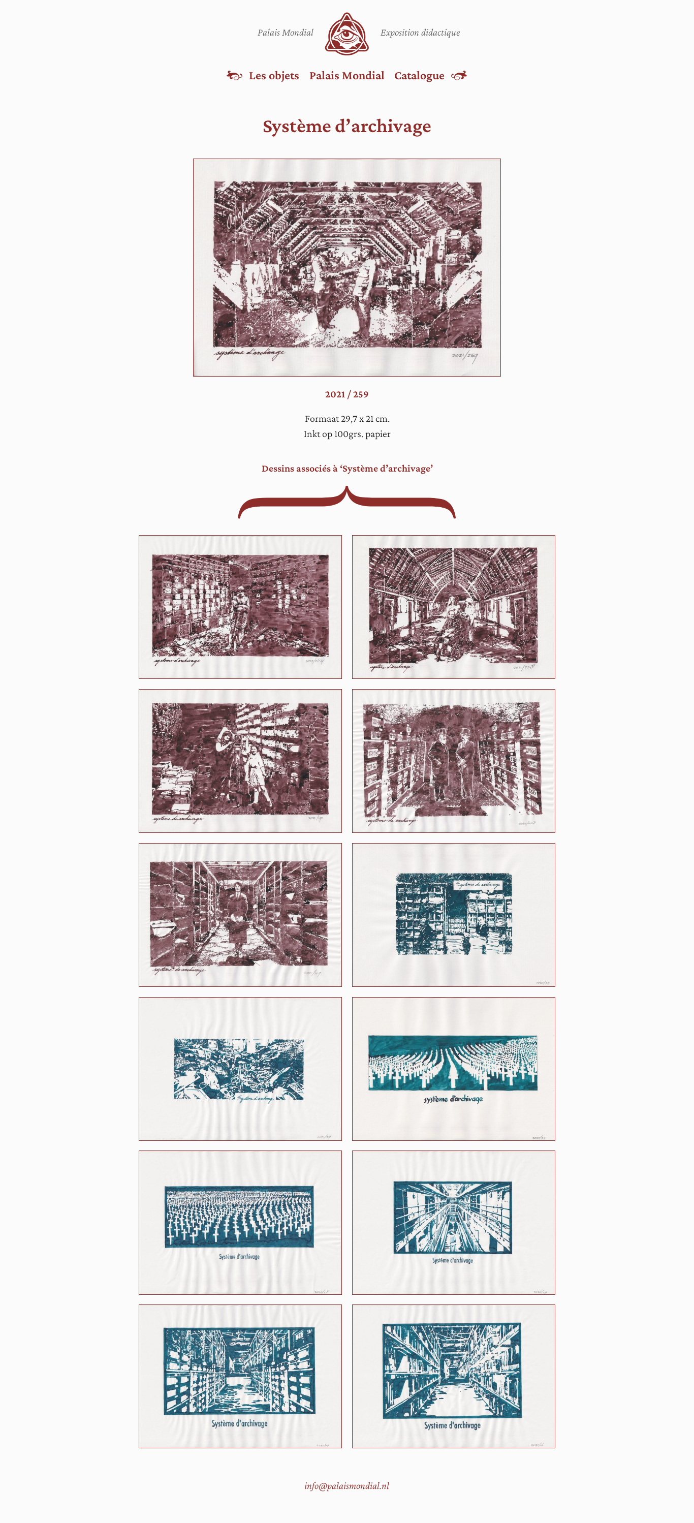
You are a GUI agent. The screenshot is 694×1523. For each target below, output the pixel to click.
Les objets (274, 75)
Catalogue (419, 75)
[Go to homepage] (347, 34)
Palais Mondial (347, 75)
